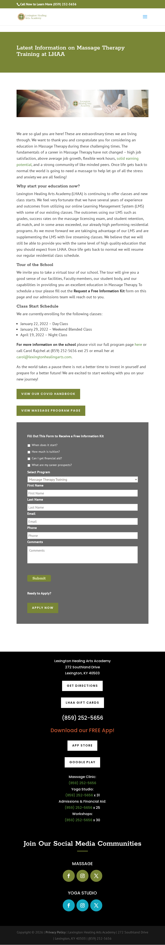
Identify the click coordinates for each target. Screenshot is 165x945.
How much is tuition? (46, 452)
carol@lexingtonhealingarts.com (44, 356)
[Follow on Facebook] (69, 876)
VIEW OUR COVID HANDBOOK (48, 394)
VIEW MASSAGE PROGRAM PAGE (51, 410)
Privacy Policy (56, 932)
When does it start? (44, 445)
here (138, 344)
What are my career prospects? (52, 465)
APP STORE (82, 745)
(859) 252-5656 (64, 4)
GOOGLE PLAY (82, 762)
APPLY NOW (42, 608)
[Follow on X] (96, 876)
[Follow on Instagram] (82, 876)
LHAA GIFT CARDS (82, 702)
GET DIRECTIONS (82, 686)
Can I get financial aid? (47, 458)
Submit (39, 578)
